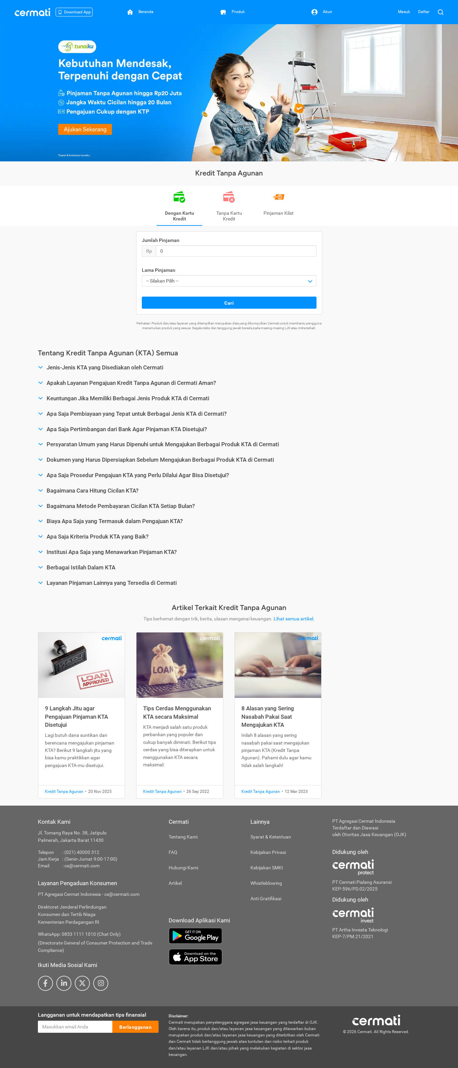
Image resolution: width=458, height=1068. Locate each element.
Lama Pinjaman (158, 270)
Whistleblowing (266, 883)
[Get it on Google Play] (245, 936)
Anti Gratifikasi (265, 898)
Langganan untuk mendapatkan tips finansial (92, 1015)
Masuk (404, 11)
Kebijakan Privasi (268, 852)
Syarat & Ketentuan (270, 837)
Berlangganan (135, 1027)
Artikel (175, 883)
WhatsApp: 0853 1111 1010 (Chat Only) (79, 934)
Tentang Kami (183, 837)
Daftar (424, 11)
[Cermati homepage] (376, 1019)
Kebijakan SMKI (266, 867)
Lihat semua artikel (293, 618)
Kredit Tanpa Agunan (64, 791)
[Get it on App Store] (245, 957)
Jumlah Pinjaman (160, 240)
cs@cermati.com (82, 865)
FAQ (173, 852)
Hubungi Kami (183, 867)
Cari (229, 303)
